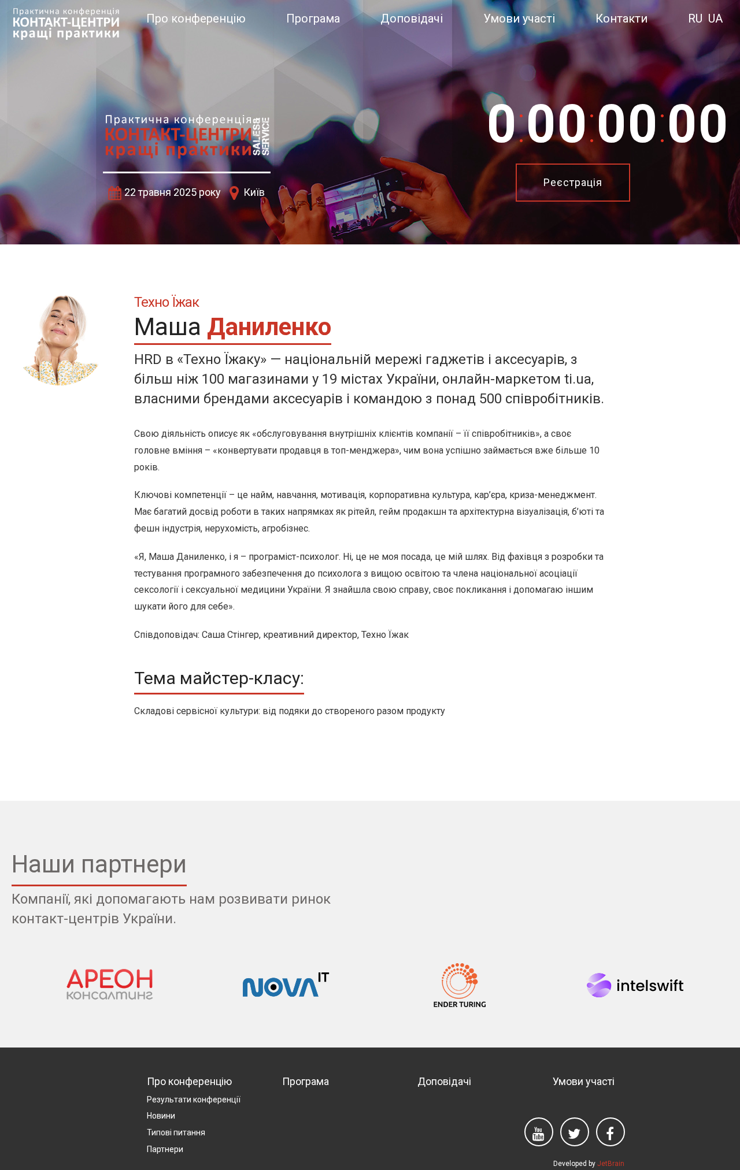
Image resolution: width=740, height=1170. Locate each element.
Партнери (165, 1149)
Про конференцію (196, 18)
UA (715, 18)
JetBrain (610, 1164)
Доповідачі (411, 18)
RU (695, 18)
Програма (313, 18)
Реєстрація (572, 182)
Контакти (621, 18)
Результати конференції (193, 1099)
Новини (161, 1115)
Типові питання (176, 1132)
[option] (370, 122)
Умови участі (519, 18)
